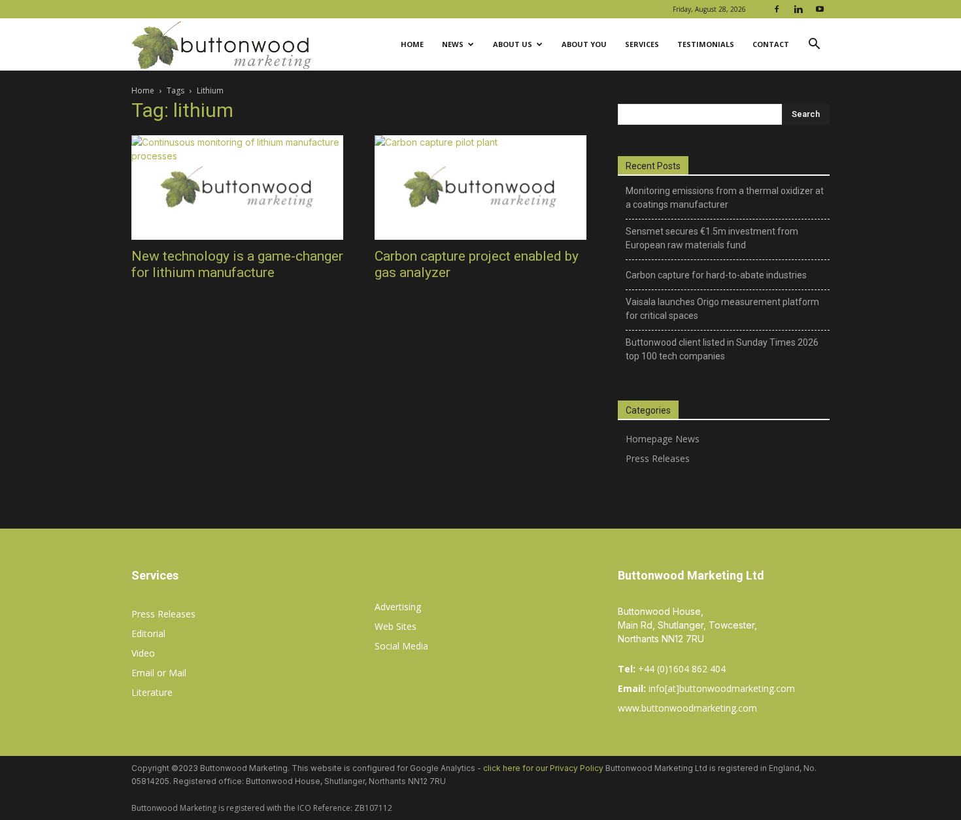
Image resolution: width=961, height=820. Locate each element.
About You (584, 44)
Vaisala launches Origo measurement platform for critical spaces (722, 309)
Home (412, 44)
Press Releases (658, 458)
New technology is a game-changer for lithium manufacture (237, 264)
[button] (814, 45)
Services (642, 44)
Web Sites (395, 626)
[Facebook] (776, 9)
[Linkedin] (798, 9)
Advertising (398, 606)
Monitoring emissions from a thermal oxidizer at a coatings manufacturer (725, 198)
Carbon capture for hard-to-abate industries (716, 275)
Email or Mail (158, 672)
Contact (770, 44)
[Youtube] (820, 9)
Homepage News (663, 439)
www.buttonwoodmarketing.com (687, 708)
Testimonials (705, 44)
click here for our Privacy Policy (543, 768)
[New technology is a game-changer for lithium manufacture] (237, 187)
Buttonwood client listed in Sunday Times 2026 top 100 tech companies (722, 349)
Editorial (148, 633)
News (453, 44)
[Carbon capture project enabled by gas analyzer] (480, 187)
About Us (512, 44)
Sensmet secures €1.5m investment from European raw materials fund (712, 238)
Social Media (401, 646)
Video (143, 653)
